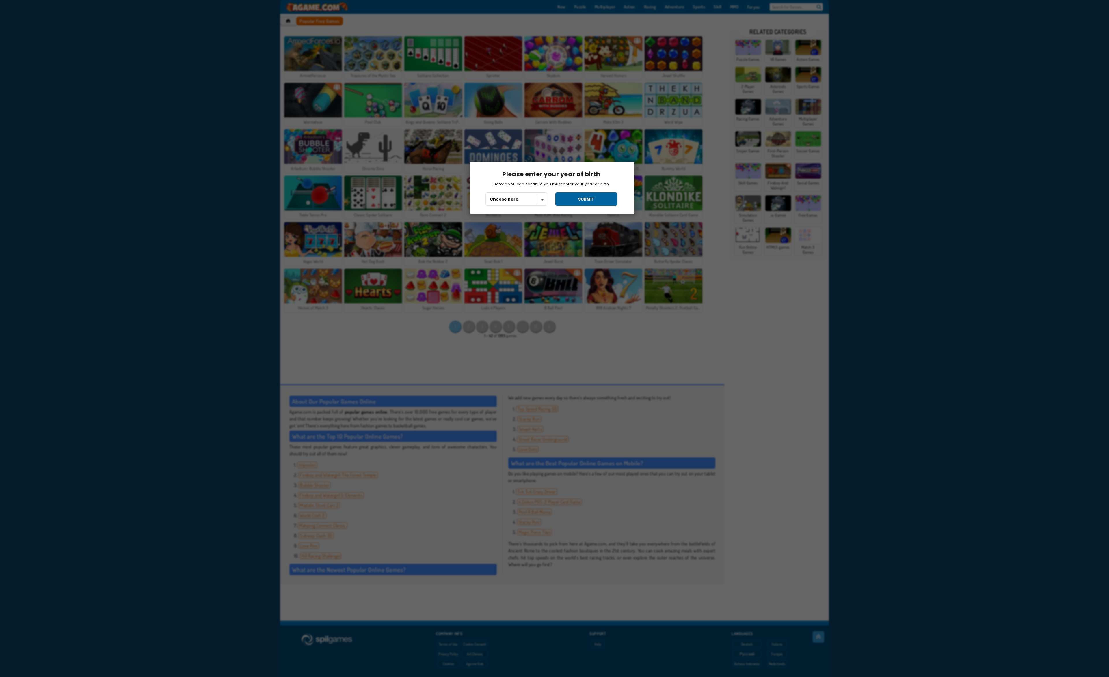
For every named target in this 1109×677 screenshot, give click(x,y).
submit (586, 199)
